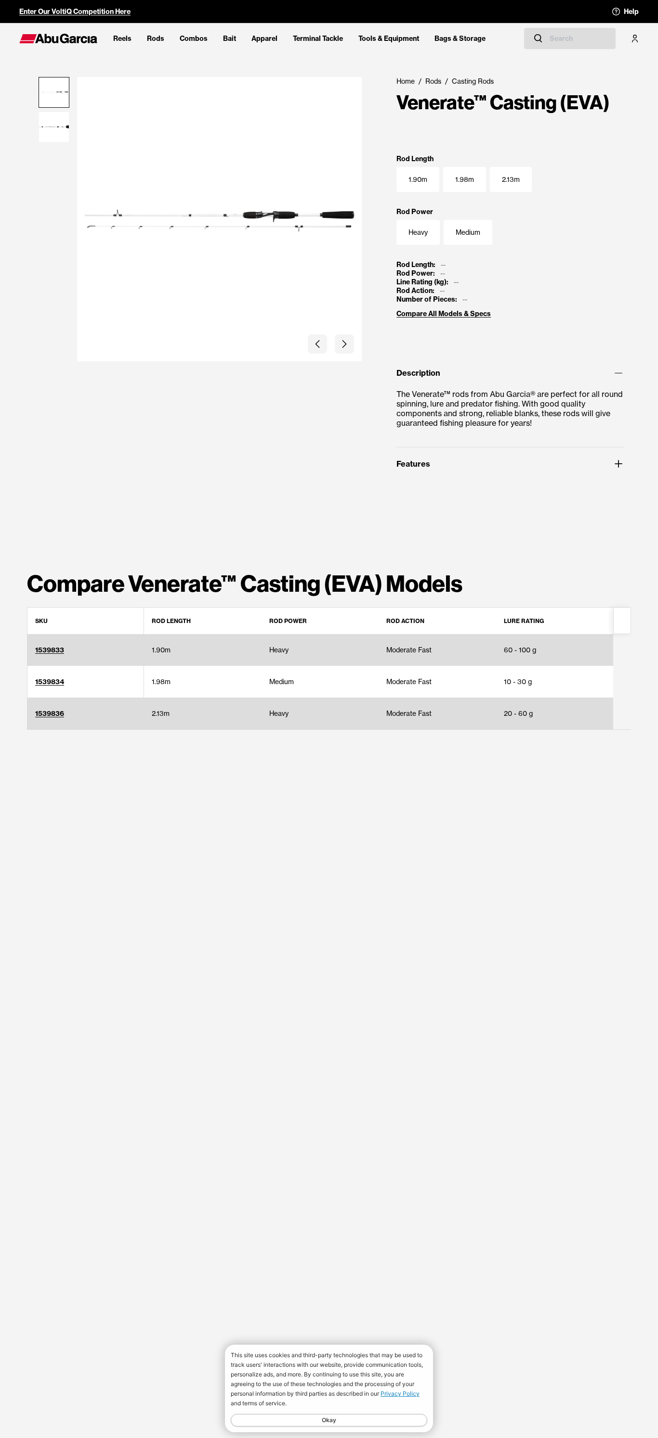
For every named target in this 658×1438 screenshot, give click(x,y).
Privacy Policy (400, 1393)
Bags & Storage (460, 38)
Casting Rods (473, 81)
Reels (122, 38)
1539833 (49, 650)
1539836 (49, 713)
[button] (317, 344)
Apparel (264, 38)
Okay (329, 1420)
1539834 (49, 681)
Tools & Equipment (388, 38)
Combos (194, 38)
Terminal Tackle (318, 38)
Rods (155, 38)
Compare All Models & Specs (443, 313)
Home (405, 81)
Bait (229, 38)
